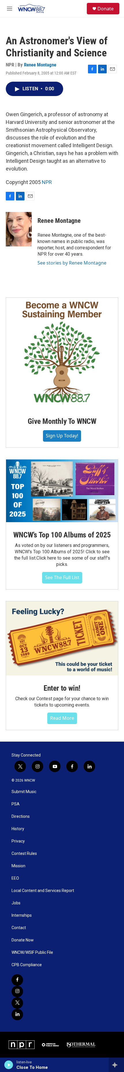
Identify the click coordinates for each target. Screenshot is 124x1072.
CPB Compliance (27, 965)
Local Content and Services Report (43, 891)
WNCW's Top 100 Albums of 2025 (61, 535)
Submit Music (24, 792)
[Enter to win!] (62, 638)
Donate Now (23, 940)
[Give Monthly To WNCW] (62, 353)
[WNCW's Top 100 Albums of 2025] (62, 491)
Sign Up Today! (62, 435)
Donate (105, 8)
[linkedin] (17, 1014)
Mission (18, 866)
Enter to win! (62, 688)
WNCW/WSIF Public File (32, 952)
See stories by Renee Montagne (71, 263)
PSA (16, 804)
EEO (15, 878)
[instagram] (17, 991)
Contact (19, 928)
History (18, 829)
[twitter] (17, 1003)
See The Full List (62, 577)
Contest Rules (24, 853)
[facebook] (17, 980)
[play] (8, 1065)
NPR (47, 182)
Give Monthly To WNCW (62, 421)
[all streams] (116, 1065)
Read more (62, 718)
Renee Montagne (40, 65)
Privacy (18, 841)
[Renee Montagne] (19, 229)
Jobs (16, 903)
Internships (22, 915)
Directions (21, 816)
